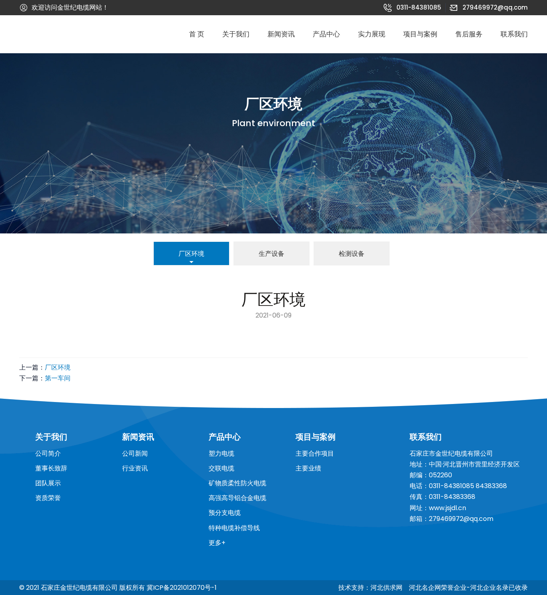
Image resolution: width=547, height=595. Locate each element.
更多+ (217, 542)
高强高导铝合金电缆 (237, 498)
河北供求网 (386, 587)
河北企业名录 (489, 587)
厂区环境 (191, 253)
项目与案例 (420, 34)
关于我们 (235, 34)
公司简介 (48, 453)
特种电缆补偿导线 (234, 528)
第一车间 (57, 378)
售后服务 (469, 34)
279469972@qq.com (489, 7)
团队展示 (48, 483)
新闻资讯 (281, 34)
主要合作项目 (315, 453)
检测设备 (351, 253)
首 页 (196, 34)
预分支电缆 (225, 512)
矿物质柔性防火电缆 (237, 483)
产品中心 (326, 34)
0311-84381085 (412, 7)
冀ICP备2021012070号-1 (182, 587)
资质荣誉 (48, 498)
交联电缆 (221, 468)
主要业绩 (308, 468)
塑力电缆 (221, 453)
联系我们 (514, 34)
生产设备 (271, 253)
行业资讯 (135, 468)
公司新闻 (135, 453)
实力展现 (371, 34)
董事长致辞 (51, 468)
